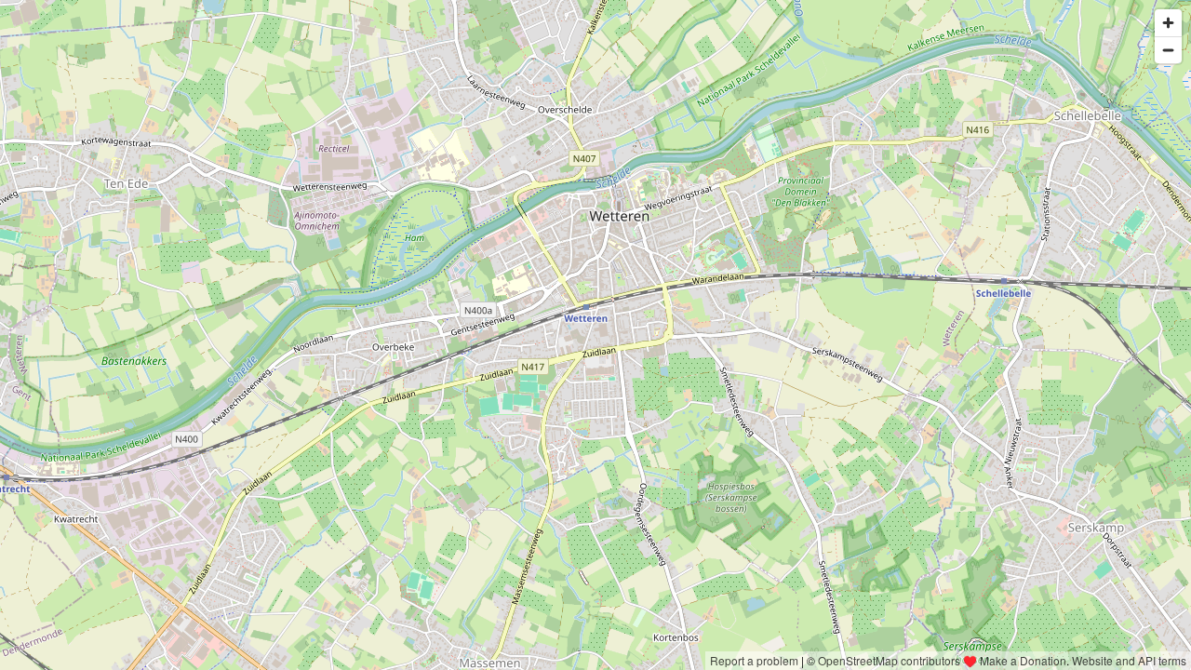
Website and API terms (1129, 660)
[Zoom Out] (1168, 49)
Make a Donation (1023, 660)
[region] (595, 335)
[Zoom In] (1168, 22)
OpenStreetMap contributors (889, 660)
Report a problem (754, 660)
